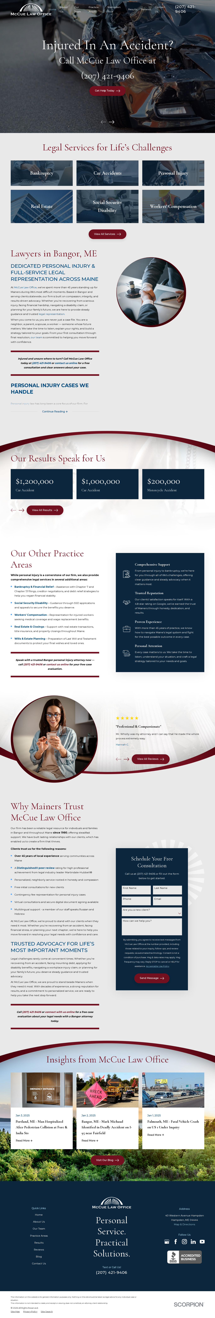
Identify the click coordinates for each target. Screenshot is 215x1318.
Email (157, 899)
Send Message (149, 978)
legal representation (52, 314)
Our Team (39, 1228)
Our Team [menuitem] (77, 9)
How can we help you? (137, 920)
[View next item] (111, 122)
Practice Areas (39, 1235)
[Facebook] (175, 1241)
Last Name (160, 888)
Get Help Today (104, 90)
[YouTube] (202, 1241)
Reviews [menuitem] (146, 9)
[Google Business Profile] (166, 1241)
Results (38, 1242)
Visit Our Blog (104, 1160)
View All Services (104, 234)
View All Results (42, 510)
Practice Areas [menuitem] (94, 9)
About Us (39, 1221)
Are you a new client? (136, 909)
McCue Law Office (25, 287)
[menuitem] (15, 1311)
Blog (39, 1256)
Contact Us (39, 1263)
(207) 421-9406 (185, 9)
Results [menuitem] (132, 9)
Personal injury (20, 403)
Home (39, 1214)
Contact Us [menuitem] (160, 9)
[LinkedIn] (193, 1241)
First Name (129, 888)
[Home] (31, 9)
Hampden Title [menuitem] (114, 9)
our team (36, 337)
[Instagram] (184, 1241)
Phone (127, 899)
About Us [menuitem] (64, 9)
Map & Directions (184, 1224)
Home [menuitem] (52, 9)
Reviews (39, 1249)
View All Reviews (147, 758)
